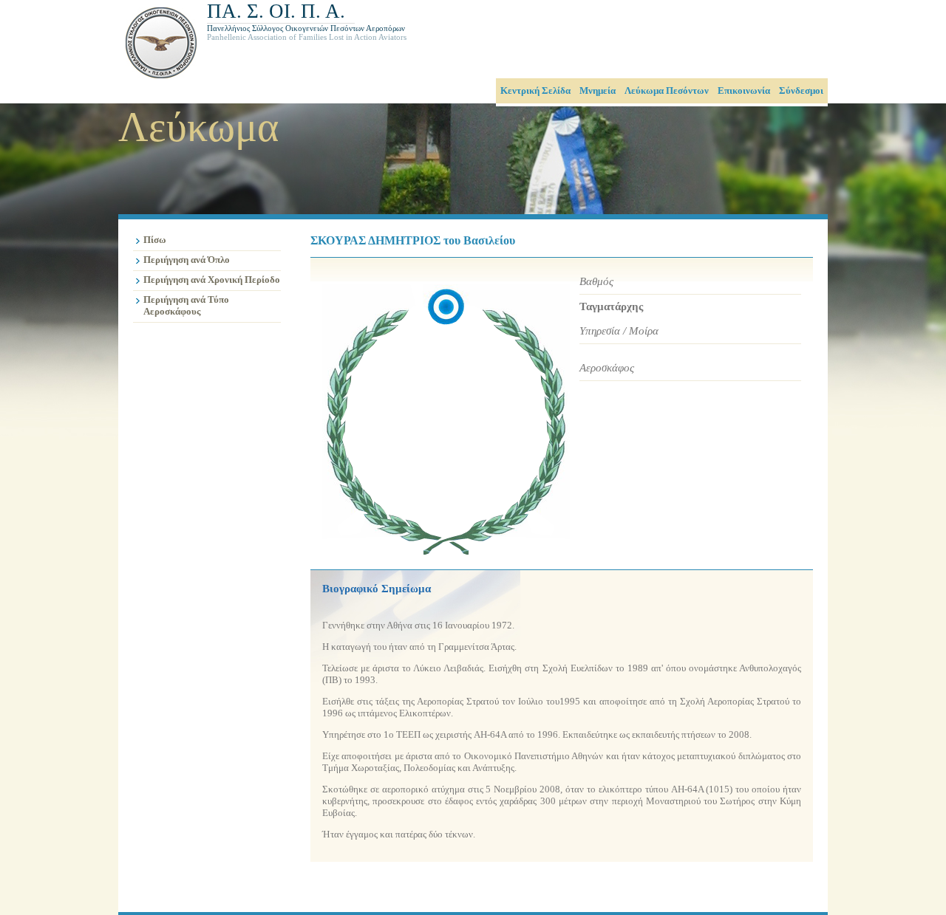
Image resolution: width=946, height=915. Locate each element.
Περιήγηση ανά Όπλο (186, 259)
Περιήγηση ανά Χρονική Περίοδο (211, 279)
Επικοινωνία (744, 90)
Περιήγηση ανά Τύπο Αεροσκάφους (186, 305)
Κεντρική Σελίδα (535, 90)
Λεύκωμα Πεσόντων (667, 90)
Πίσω (154, 239)
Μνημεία (597, 90)
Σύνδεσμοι (801, 90)
